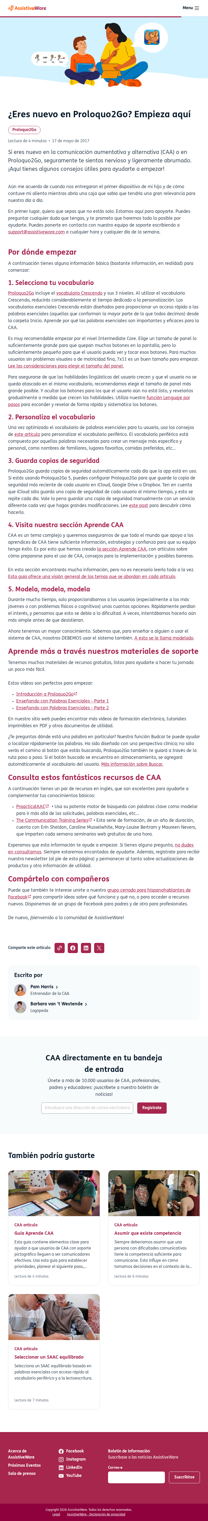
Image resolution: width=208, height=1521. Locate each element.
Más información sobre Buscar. (132, 764)
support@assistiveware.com (36, 232)
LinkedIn (74, 1468)
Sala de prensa (22, 1474)
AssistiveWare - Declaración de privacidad (96, 1514)
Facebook (75, 1451)
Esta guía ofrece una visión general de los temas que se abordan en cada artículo (91, 577)
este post (138, 506)
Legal (56, 1514)
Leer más (54, 1228)
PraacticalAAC (30, 807)
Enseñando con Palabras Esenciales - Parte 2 (62, 708)
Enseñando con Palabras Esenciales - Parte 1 (62, 701)
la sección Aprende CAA (121, 549)
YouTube (74, 1476)
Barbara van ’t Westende (57, 1004)
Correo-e (115, 1468)
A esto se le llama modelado (163, 638)
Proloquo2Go (24, 130)
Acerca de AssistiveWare (21, 1454)
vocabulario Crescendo (79, 293)
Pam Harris (42, 987)
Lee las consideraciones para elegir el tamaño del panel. (66, 366)
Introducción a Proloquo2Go (45, 694)
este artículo (27, 435)
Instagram (76, 1460)
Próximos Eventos (24, 1466)
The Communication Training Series (52, 820)
